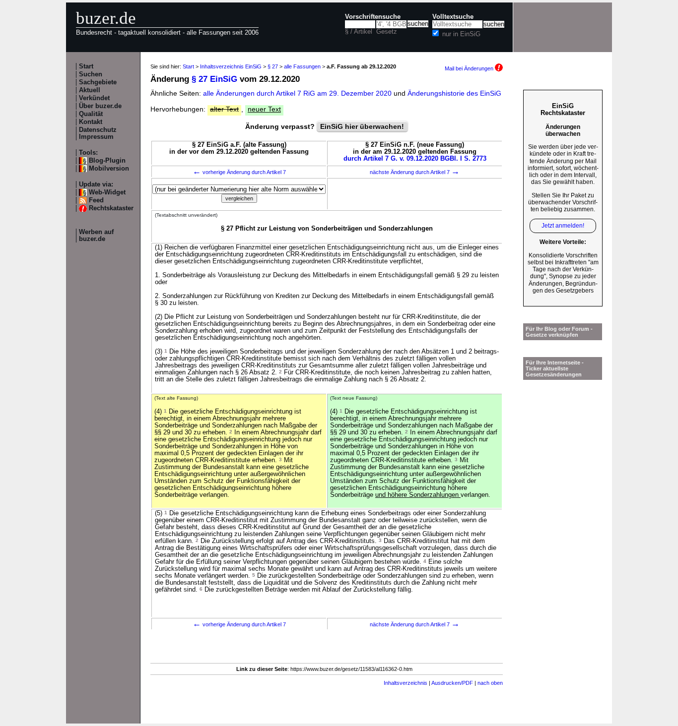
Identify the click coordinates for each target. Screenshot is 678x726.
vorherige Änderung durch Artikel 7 (239, 172)
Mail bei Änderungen (470, 68)
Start (86, 66)
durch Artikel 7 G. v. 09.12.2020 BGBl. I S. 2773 (414, 158)
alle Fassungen (302, 66)
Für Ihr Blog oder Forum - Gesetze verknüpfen (559, 332)
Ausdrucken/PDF (452, 683)
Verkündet (94, 98)
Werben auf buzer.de (96, 235)
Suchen (90, 74)
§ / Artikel (358, 31)
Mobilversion (109, 168)
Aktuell (89, 90)
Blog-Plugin (107, 160)
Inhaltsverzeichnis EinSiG (231, 66)
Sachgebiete (98, 82)
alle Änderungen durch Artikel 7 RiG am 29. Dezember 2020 (298, 93)
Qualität (91, 114)
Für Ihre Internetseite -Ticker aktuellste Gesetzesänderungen (555, 368)
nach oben (490, 683)
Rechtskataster (111, 208)
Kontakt (90, 122)
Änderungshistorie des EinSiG (454, 93)
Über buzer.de (100, 106)
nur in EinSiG (461, 34)
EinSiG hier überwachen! (362, 126)
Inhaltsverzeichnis (405, 683)
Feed (96, 200)
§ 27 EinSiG (214, 79)
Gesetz (386, 31)
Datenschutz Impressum (98, 133)
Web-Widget (107, 192)
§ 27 (273, 66)
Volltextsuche (453, 16)
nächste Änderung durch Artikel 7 (415, 172)
